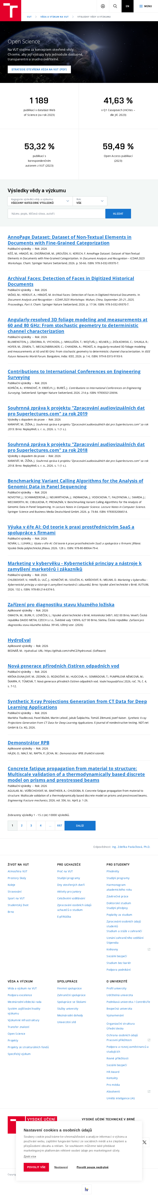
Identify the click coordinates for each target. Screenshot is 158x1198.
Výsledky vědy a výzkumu (94, 16)
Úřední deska (115, 1028)
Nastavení (61, 1167)
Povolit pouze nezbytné (92, 1167)
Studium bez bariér (119, 963)
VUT (29, 16)
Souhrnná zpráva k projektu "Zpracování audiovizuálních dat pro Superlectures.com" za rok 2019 (76, 411)
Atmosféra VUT (18, 871)
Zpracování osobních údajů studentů (124, 924)
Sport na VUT (16, 898)
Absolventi (118, 1091)
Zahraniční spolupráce (71, 995)
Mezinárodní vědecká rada (25, 1002)
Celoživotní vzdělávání (71, 898)
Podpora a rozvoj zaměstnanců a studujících (128, 1049)
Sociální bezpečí (117, 956)
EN (127, 6)
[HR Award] (87, 1189)
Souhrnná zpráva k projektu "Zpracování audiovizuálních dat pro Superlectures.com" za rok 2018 (76, 447)
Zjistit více (30, 1156)
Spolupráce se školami (71, 1002)
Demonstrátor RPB (28, 742)
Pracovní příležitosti (124, 1040)
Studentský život (18, 905)
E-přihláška (64, 916)
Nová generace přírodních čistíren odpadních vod (63, 666)
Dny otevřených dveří (71, 885)
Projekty (13, 1040)
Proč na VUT (65, 871)
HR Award (113, 1072)
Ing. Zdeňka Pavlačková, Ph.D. (131, 847)
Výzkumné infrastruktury (23, 1020)
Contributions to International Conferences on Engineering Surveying (74, 374)
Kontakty (112, 1078)
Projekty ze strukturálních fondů (28, 1047)
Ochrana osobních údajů (122, 1035)
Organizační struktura (121, 1023)
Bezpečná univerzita (119, 1008)
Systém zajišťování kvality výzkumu (24, 1011)
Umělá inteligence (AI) (121, 1098)
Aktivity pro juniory (69, 891)
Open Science (16, 1033)
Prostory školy (17, 878)
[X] (144, 1142)
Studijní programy (68, 878)
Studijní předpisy (117, 908)
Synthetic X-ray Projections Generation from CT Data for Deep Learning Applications (77, 704)
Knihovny (117, 949)
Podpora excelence (20, 995)
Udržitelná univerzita (120, 995)
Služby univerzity (67, 1008)
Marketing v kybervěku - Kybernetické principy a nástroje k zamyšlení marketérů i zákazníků (75, 566)
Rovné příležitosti (117, 1058)
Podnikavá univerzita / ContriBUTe (128, 1002)
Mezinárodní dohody (70, 1015)
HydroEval (19, 640)
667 (59, 825)
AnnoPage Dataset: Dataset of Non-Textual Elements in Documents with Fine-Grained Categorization (70, 240)
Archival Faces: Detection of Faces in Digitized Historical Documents (71, 281)
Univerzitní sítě (66, 1022)
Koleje (11, 885)
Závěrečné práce (117, 896)
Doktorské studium (119, 903)
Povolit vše (36, 1167)
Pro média (113, 1085)
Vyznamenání (115, 1015)
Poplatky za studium (119, 914)
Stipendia (112, 942)
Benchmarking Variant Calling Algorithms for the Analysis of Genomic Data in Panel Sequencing (75, 484)
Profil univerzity (116, 988)
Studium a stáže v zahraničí (124, 931)
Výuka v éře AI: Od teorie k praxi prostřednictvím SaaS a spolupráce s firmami (71, 530)
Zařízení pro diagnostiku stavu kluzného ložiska (61, 604)
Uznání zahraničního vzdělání (125, 938)
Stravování (14, 891)
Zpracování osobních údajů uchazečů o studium (74, 907)
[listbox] (40, 201)
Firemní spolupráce (69, 988)
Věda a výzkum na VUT (54, 16)
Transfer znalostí (18, 1027)
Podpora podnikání (118, 969)
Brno (11, 912)
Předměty (113, 871)
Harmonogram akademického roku (119, 887)
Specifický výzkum (19, 1054)
